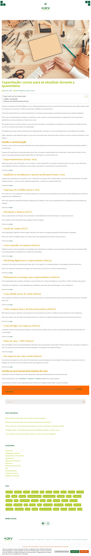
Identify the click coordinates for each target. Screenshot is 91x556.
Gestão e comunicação (11, 99)
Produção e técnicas (11, 473)
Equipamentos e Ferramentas (14, 456)
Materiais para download (13, 466)
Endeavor (23, 378)
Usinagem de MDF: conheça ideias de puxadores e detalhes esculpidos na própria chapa (32, 430)
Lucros (49, 500)
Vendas (79, 509)
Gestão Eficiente (77, 496)
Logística (43, 500)
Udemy (38, 378)
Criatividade (71, 492)
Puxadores (35, 509)
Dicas (8, 496)
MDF (6, 468)
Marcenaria (30, 91)
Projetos (27, 509)
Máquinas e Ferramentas (13, 461)
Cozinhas (64, 492)
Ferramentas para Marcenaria (35, 496)
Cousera (30, 378)
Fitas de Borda (61, 496)
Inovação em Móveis (25, 500)
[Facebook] (43, 523)
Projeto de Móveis (19, 509)
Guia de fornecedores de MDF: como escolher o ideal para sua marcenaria (28, 422)
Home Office (9, 500)
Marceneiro (9, 505)
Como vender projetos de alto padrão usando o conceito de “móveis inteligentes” (31, 434)
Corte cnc (56, 492)
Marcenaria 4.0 (74, 500)
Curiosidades (80, 492)
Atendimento (35, 492)
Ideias (16, 500)
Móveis (39, 505)
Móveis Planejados (48, 505)
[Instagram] (48, 523)
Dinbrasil (66, 546)
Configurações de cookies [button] (61, 551)
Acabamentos (18, 492)
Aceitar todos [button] (74, 551)
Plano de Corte (10, 509)
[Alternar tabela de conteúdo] (85, 96)
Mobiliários (32, 505)
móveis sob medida (59, 505)
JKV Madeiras (20, 91)
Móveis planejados (11, 471)
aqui (11, 170)
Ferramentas (22, 496)
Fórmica (69, 496)
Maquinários (56, 500)
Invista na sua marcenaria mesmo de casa (16, 101)
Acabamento (9, 492)
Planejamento (77, 505)
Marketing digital (18, 505)
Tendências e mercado (12, 476)
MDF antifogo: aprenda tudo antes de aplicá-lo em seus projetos (25, 418)
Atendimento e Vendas (12, 453)
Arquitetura (9, 451)
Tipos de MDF (72, 509)
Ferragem (14, 496)
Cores (42, 492)
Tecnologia (56, 509)
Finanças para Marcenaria (49, 496)
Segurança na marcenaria (46, 509)
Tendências (64, 509)
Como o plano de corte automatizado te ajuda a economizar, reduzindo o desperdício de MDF (34, 426)
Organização (68, 505)
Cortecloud (49, 492)
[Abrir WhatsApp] (86, 551)
